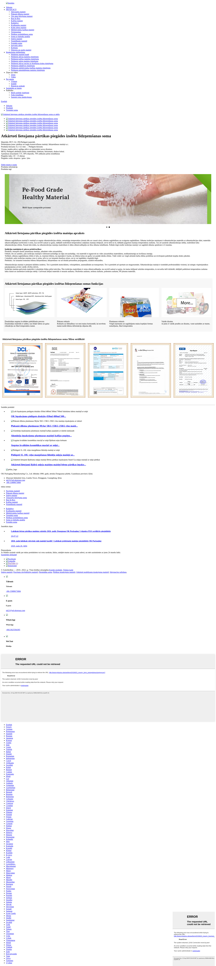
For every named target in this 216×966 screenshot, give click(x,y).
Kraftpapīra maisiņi (18, 25)
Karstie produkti (55, 570)
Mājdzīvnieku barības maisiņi (22, 30)
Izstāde (13, 84)
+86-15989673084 (13, 482)
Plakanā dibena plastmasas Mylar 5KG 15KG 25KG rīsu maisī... (44, 426)
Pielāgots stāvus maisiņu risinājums (25, 57)
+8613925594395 (13, 630)
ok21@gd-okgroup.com (15, 480)
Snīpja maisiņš (6, 572)
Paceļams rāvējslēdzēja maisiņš (25, 572)
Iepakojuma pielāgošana (15, 52)
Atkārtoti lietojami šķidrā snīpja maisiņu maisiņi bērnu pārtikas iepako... (48, 464)
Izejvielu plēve (16, 45)
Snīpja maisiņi (16, 39)
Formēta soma (16, 43)
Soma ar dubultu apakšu (20, 36)
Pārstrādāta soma (45, 572)
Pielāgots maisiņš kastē (20, 54)
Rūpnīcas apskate (18, 86)
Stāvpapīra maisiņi (18, 12)
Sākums (9, 7)
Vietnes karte (68, 570)
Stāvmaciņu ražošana (118, 572)
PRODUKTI (11, 9)
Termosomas (16, 32)
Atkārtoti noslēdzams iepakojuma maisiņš (92, 572)
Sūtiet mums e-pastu (9, 165)
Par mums (10, 79)
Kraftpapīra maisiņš (13, 511)
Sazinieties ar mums (14, 88)
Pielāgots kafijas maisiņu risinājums (25, 59)
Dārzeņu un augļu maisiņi (21, 50)
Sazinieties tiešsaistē (9, 555)
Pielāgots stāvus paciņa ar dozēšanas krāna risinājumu (32, 63)
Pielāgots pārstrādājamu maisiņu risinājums (28, 70)
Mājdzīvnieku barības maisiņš (17, 513)
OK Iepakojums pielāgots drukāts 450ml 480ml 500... (38, 416)
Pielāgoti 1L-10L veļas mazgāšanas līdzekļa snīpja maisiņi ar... (43, 455)
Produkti (9, 108)
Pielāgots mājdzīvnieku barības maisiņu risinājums (30, 68)
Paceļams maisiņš (13, 491)
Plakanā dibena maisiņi (20, 14)
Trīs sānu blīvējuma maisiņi (21, 16)
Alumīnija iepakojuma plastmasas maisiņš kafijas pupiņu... (41, 435)
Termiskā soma (12, 110)
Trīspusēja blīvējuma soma (16, 498)
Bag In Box (15, 18)
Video (13, 77)
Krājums (14, 48)
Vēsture (14, 81)
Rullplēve (15, 23)
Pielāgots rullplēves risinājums (23, 66)
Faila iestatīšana (17, 95)
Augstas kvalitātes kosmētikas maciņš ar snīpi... (35, 445)
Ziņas (13, 75)
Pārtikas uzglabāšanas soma (22, 34)
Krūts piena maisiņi (18, 27)
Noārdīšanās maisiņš (19, 41)
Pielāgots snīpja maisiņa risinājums (24, 61)
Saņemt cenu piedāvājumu (21, 97)
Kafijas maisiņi (17, 21)
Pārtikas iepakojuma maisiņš (64, 572)
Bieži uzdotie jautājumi (20, 93)
